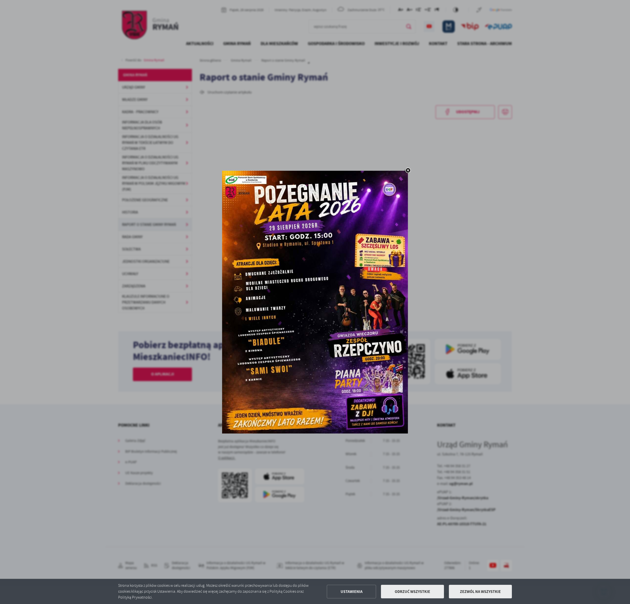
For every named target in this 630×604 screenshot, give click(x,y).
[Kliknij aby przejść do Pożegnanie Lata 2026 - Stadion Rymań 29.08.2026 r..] (315, 302)
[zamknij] (408, 170)
